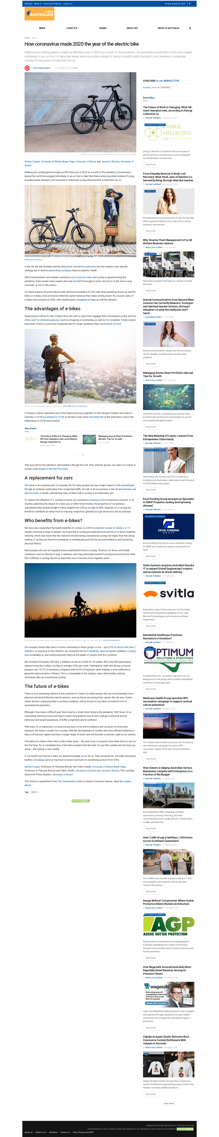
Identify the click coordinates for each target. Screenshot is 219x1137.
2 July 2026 (105, 443)
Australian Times (153, 317)
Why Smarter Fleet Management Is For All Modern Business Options (167, 241)
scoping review (98, 500)
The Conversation (42, 68)
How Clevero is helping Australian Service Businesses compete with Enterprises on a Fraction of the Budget (167, 771)
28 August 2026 (48, 445)
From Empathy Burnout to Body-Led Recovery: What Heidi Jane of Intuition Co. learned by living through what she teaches (168, 177)
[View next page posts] (83, 455)
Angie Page (68, 161)
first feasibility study (94, 651)
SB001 (34, 792)
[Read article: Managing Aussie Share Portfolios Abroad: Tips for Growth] (89, 439)
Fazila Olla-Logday (154, 247)
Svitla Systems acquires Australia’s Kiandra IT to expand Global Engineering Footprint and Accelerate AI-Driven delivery (168, 569)
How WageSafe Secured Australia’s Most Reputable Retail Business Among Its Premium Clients (167, 970)
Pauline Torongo (153, 118)
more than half (96, 417)
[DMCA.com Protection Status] (80, 800)
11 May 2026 (169, 576)
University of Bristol (51, 161)
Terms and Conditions (52, 4)
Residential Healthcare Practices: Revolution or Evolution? (162, 636)
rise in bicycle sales (81, 277)
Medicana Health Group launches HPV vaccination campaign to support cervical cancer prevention (167, 701)
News (42, 28)
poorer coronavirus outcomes (81, 266)
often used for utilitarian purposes (42, 320)
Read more (152, 164)
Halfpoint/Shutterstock (33, 260)
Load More (168, 1104)
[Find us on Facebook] (189, 4)
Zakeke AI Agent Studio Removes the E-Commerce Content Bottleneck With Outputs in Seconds (166, 1040)
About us (38, 4)
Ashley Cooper (32, 161)
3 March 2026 (171, 1048)
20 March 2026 (172, 908)
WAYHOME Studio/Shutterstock (75, 406)
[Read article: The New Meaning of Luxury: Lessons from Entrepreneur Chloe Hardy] (168, 460)
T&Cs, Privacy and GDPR (83, 1132)
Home (27, 38)
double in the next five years (53, 468)
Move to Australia (168, 28)
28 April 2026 (169, 709)
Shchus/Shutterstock (111, 640)
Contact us (67, 4)
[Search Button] (190, 28)
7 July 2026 (169, 317)
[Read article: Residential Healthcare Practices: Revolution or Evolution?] (168, 659)
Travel (103, 28)
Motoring (150, 254)
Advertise (28, 4)
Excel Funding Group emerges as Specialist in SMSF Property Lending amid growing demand (168, 502)
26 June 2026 (169, 510)
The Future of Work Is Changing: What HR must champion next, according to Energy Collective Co (58, 439)
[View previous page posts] (78, 455)
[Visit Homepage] (39, 14)
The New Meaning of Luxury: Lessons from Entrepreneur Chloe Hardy (168, 437)
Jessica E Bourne (110, 161)
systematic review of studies (108, 528)
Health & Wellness (154, 716)
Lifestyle (72, 28)
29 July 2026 (171, 247)
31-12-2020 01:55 (62, 68)
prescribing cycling (59, 270)
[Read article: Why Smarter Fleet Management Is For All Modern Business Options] (168, 264)
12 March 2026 (172, 978)
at (146, 387)
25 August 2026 (170, 184)
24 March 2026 (170, 845)
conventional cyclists (110, 323)
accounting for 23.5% (53, 417)
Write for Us (41, 1132)
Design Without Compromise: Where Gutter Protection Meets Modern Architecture (168, 902)
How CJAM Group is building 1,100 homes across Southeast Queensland (167, 839)
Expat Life (132, 28)
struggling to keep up (88, 299)
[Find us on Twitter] (193, 4)
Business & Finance (155, 125)
